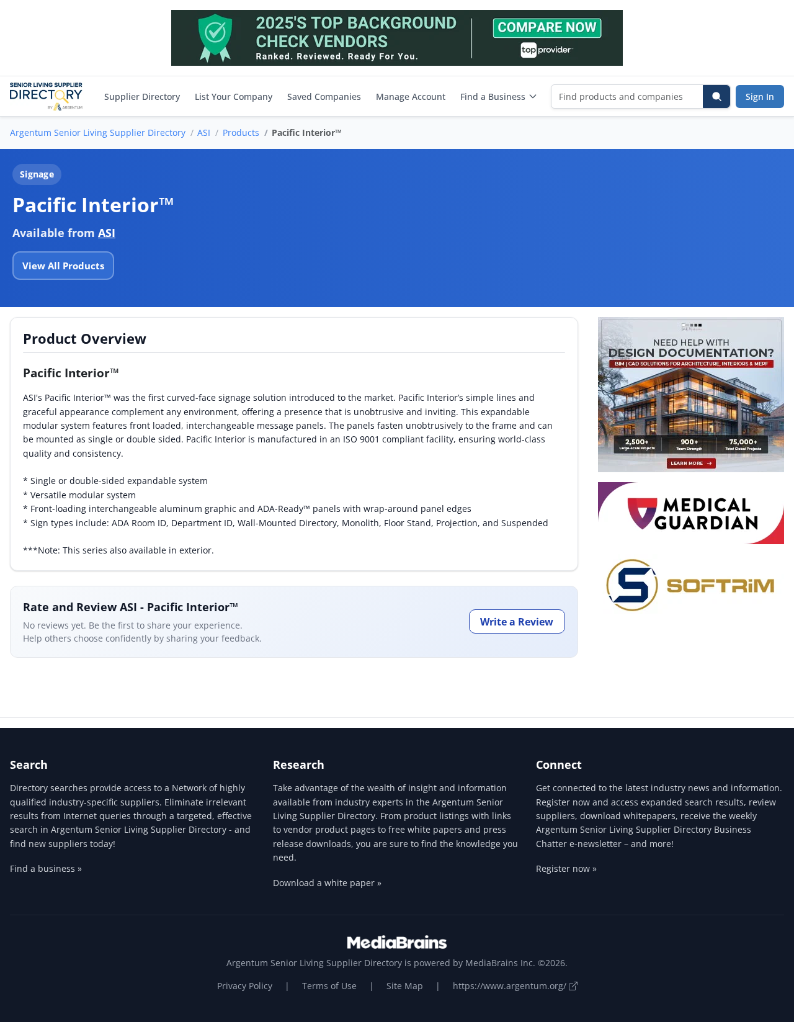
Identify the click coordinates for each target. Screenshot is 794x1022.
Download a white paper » (327, 883)
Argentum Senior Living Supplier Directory (97, 132)
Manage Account (410, 96)
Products (241, 132)
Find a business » (46, 868)
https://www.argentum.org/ (511, 986)
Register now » (566, 868)
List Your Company (233, 96)
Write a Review (516, 622)
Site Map (404, 986)
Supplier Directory (142, 96)
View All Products (63, 265)
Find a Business (492, 96)
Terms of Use (329, 986)
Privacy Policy (244, 986)
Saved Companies (324, 96)
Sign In (760, 96)
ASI (203, 132)
